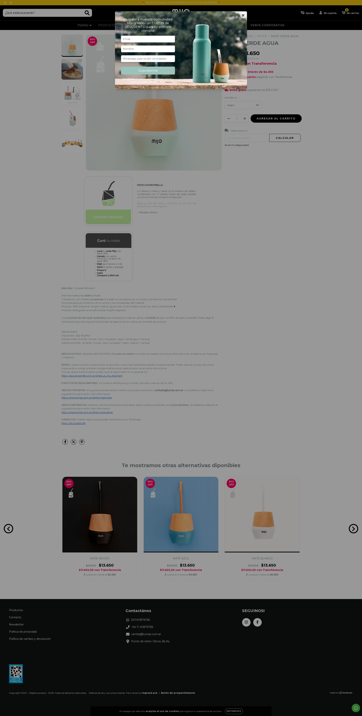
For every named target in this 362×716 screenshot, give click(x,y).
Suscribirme (148, 70)
